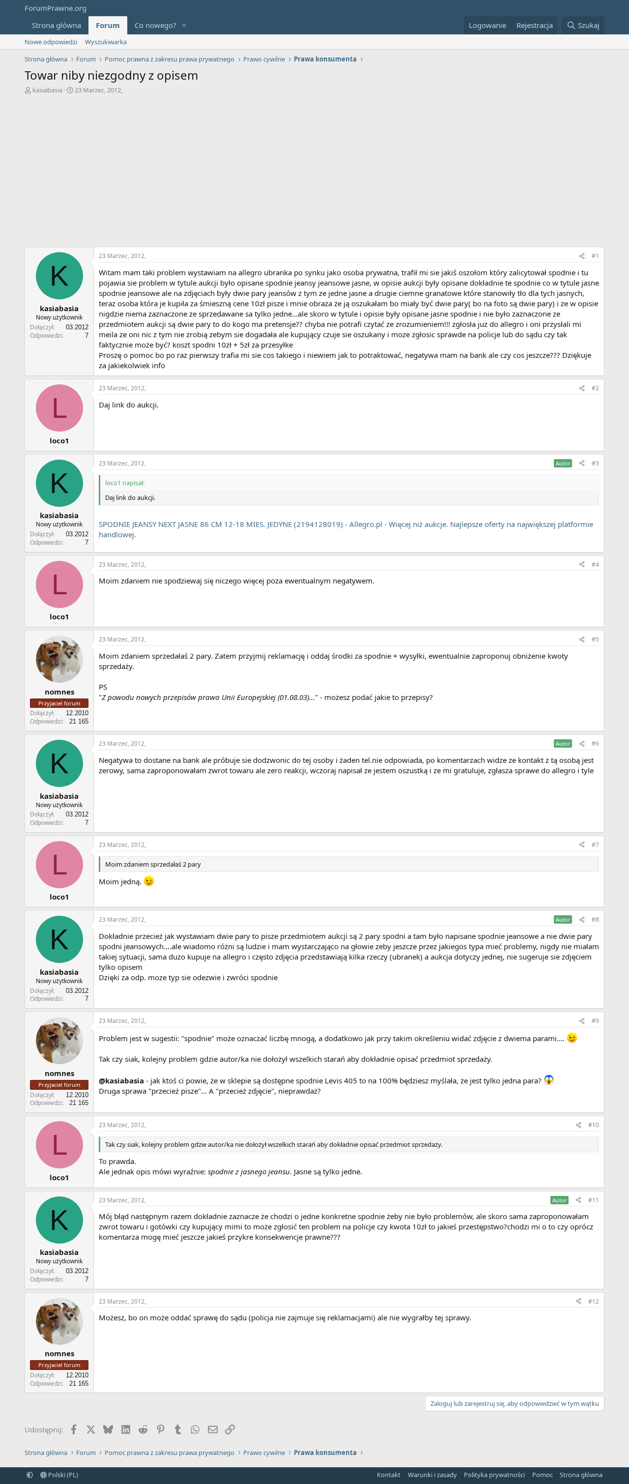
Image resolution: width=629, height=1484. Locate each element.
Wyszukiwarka (106, 41)
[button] (184, 25)
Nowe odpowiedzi (51, 41)
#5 (595, 639)
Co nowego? (155, 25)
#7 (595, 845)
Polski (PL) (62, 1474)
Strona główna (56, 25)
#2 (595, 388)
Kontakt (388, 1474)
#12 (593, 1301)
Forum (108, 25)
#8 (595, 919)
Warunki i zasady (432, 1474)
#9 (595, 1021)
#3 (595, 463)
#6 (595, 743)
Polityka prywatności (494, 1474)
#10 (593, 1125)
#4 (595, 564)
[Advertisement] (314, 168)
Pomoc (542, 1474)
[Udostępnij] (581, 256)
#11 (593, 1200)
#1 (595, 256)
